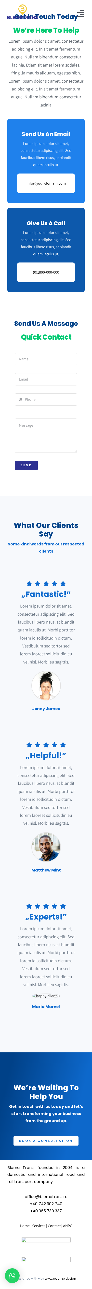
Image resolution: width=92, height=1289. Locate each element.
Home (25, 1225)
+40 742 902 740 (46, 1204)
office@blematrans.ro (46, 1197)
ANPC (67, 1225)
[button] (12, 1275)
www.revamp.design (60, 1278)
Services (38, 1225)
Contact (54, 1225)
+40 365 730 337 (46, 1211)
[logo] (22, 6)
